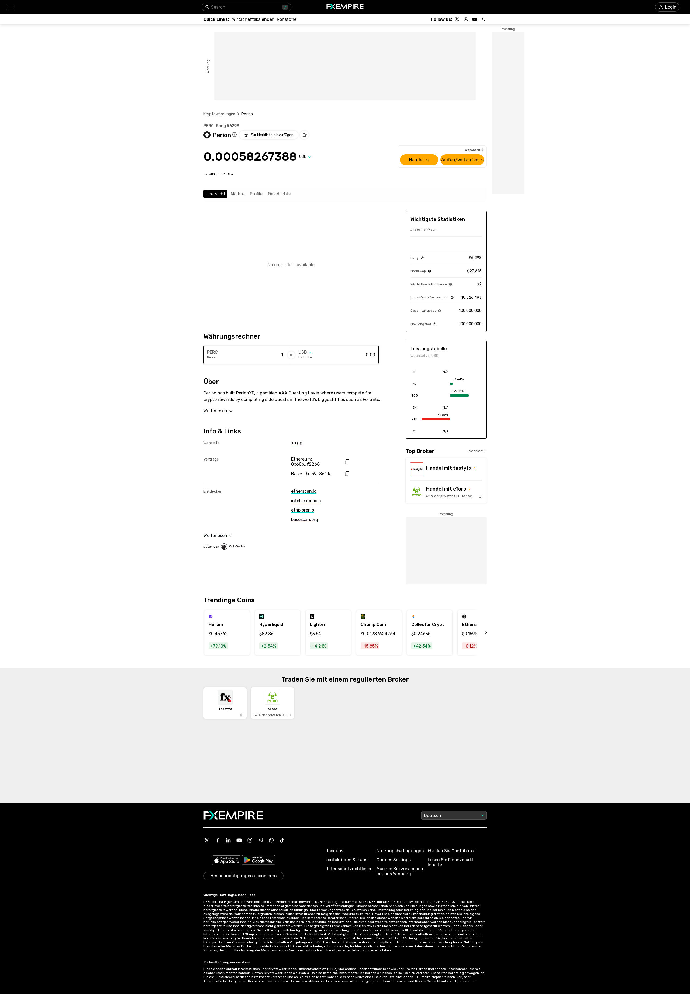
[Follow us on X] (457, 19)
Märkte (237, 193)
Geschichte (279, 193)
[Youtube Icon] (239, 840)
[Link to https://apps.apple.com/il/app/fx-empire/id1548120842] (227, 861)
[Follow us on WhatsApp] (466, 19)
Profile (256, 193)
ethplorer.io (302, 510)
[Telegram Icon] (260, 840)
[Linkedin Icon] (228, 840)
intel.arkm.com (306, 500)
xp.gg (296, 442)
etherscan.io (303, 491)
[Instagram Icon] (250, 840)
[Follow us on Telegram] (483, 19)
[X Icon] (206, 840)
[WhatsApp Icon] (271, 840)
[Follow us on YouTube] (474, 19)
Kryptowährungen (219, 114)
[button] (10, 7)
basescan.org (304, 519)
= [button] (291, 355)
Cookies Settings (394, 859)
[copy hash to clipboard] (347, 462)
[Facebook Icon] (217, 840)
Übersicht (215, 193)
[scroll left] (480, 632)
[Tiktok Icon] (282, 840)
